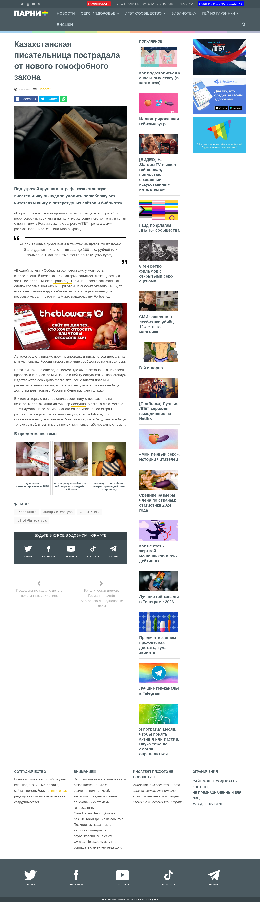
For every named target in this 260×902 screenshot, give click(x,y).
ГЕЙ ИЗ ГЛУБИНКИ (218, 13)
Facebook (28, 99)
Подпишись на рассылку (221, 3)
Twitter (52, 99)
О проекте (130, 3)
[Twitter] (23, 3)
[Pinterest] (39, 3)
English (65, 24)
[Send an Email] (34, 3)
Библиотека (183, 13)
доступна (78, 404)
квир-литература (59, 512)
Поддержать (98, 3)
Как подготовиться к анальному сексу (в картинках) (159, 78)
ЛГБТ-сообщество (143, 13)
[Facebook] (17, 3)
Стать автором (160, 3)
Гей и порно (151, 368)
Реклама (186, 3)
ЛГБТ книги (90, 512)
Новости (66, 13)
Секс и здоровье (98, 13)
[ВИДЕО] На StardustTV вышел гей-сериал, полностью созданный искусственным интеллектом (157, 174)
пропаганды (62, 281)
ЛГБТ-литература (32, 520)
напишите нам (56, 790)
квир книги (27, 512)
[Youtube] (28, 3)
